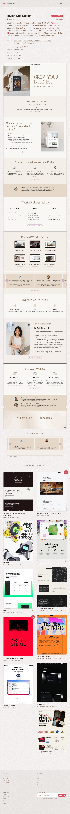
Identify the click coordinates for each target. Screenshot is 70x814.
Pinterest (5, 801)
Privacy (60, 810)
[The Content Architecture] (52, 587)
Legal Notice (53, 810)
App (37, 563)
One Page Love (10, 3)
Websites (5, 776)
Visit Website (57, 15)
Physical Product (16, 564)
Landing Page (17, 47)
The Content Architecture (45, 609)
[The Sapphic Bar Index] (52, 730)
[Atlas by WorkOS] (18, 684)
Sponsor (39, 787)
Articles (5, 784)
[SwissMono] (18, 636)
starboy (6, 563)
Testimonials (37, 40)
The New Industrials (43, 656)
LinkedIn (5, 798)
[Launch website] (32, 515)
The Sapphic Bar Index (44, 752)
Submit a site (40, 776)
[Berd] (52, 539)
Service (29, 47)
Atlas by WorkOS (9, 706)
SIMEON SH (41, 704)
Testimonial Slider (27, 40)
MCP (38, 782)
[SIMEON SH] (52, 682)
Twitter (5, 794)
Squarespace (56, 23)
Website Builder (59, 610)
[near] (18, 589)
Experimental (43, 563)
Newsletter (40, 784)
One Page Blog (57, 658)
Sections (5, 778)
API (38, 780)
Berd (38, 561)
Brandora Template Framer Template (49, 513)
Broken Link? (59, 19)
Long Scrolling (30, 43)
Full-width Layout (19, 43)
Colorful (16, 52)
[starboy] (18, 541)
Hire (38, 778)
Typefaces (6, 782)
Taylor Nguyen (13, 19)
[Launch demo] (66, 513)
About (65, 810)
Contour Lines (47, 40)
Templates (6, 780)
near (4, 610)
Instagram (6, 796)
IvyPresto (16, 49)
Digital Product (41, 610)
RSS (4, 803)
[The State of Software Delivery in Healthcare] (18, 492)
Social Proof (17, 40)
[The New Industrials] (52, 635)
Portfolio (24, 47)
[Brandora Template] (52, 492)
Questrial (22, 49)
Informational (7, 517)
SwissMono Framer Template (13, 658)
